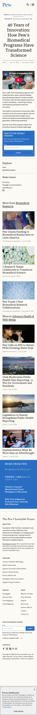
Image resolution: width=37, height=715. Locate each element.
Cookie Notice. (7, 707)
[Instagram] (7, 648)
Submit (18, 153)
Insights (5, 590)
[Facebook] (3, 648)
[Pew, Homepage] (7, 4)
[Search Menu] (27, 4)
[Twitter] (13, 648)
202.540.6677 (7, 188)
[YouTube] (16, 648)
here (29, 127)
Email (5, 144)
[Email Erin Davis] (3, 190)
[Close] (34, 689)
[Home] (18, 519)
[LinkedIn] (10, 648)
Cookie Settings (18, 711)
